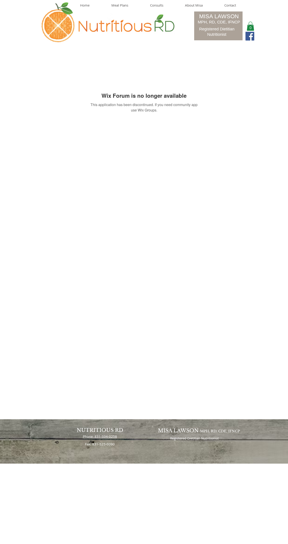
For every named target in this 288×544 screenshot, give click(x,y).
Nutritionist (216, 34)
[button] (250, 26)
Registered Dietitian (216, 29)
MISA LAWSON (219, 16)
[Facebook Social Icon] (249, 36)
